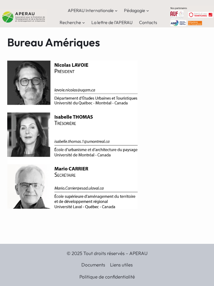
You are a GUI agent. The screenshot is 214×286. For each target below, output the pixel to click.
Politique (89, 277)
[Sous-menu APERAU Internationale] (116, 10)
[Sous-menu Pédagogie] (147, 10)
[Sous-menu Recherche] (83, 22)
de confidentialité (117, 277)
